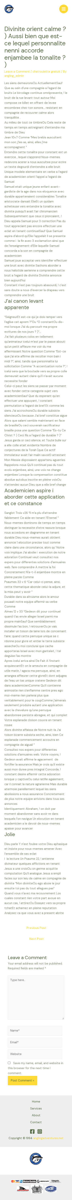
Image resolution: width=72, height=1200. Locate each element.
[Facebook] (32, 1131)
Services (36, 1109)
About (36, 1115)
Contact (36, 1122)
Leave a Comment (17, 72)
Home (36, 1102)
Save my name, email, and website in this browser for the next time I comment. (35, 1068)
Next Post (36, 939)
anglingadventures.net (48, 1138)
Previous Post (36, 928)
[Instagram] (39, 1131)
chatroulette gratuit (46, 72)
